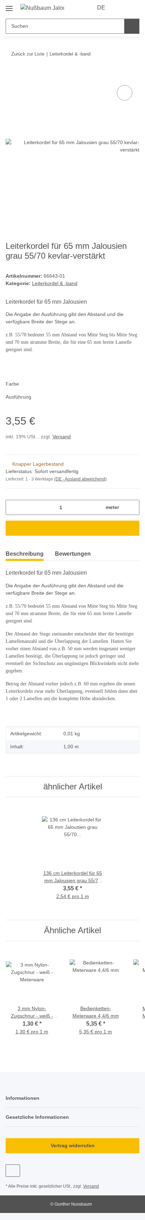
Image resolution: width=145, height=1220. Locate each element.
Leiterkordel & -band (54, 283)
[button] (121, 8)
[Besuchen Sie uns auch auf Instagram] (13, 1170)
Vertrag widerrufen (73, 1145)
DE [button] (101, 8)
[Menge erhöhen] (131, 507)
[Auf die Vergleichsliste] (124, 93)
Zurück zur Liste (27, 54)
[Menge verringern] (13, 507)
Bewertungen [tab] (73, 554)
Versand (61, 436)
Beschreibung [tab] (25, 554)
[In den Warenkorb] (11, 75)
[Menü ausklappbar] (9, 5)
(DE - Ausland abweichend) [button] (80, 479)
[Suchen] (131, 26)
